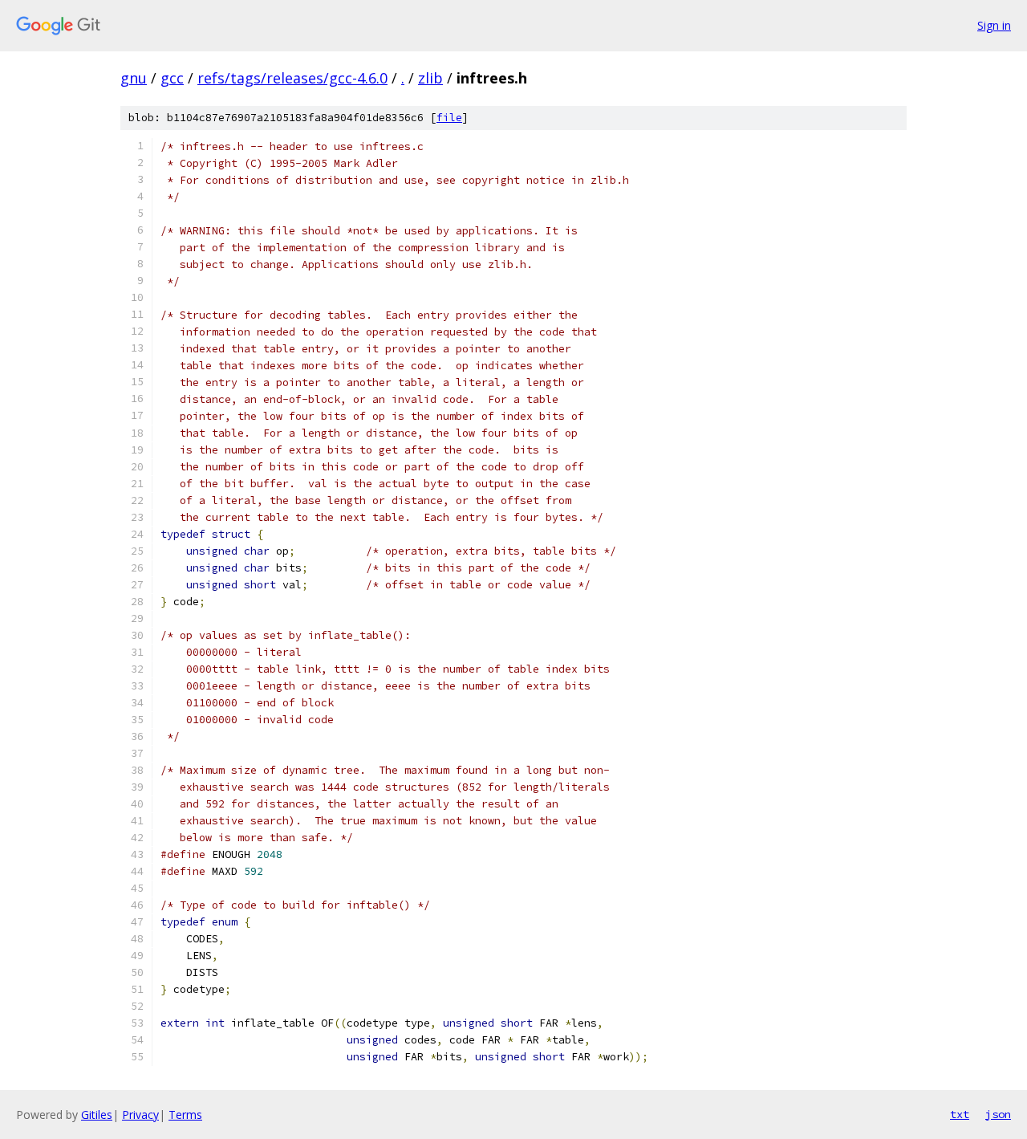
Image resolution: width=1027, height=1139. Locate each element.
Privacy (140, 1114)
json (998, 1114)
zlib (430, 77)
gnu (133, 77)
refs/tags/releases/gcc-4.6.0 (292, 77)
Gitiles (96, 1114)
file (449, 117)
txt (959, 1114)
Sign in (994, 25)
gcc (172, 77)
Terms (185, 1114)
